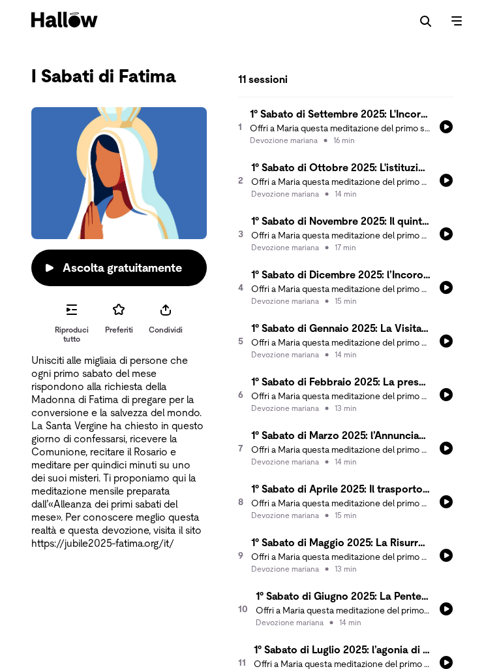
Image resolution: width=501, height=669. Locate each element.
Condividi (166, 330)
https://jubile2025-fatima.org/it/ (102, 543)
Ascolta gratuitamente (122, 268)
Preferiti (119, 330)
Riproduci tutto (72, 334)
